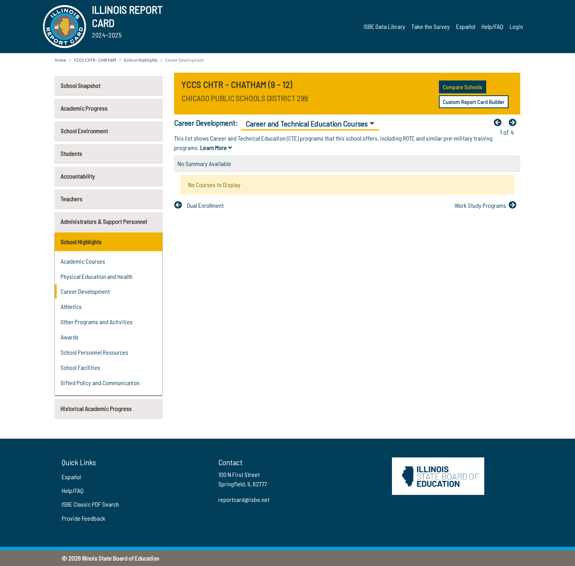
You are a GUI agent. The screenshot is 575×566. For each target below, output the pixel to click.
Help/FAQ (492, 26)
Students (71, 153)
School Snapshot (81, 85)
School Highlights (81, 241)
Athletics (71, 306)
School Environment (84, 130)
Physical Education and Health (97, 276)
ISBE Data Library (384, 26)
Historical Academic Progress (96, 408)
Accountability (78, 176)
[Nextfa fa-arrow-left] (514, 122)
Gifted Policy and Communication (100, 382)
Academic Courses (83, 261)
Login (516, 26)
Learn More (214, 147)
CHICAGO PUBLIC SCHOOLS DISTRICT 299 (244, 98)
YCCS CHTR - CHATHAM (95, 59)
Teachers (72, 198)
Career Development (85, 291)
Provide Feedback (83, 518)
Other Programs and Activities (97, 321)
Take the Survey (430, 26)
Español (465, 26)
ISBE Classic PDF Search (90, 504)
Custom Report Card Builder (474, 101)
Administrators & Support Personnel (104, 221)
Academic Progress (84, 108)
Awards (70, 337)
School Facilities (80, 367)
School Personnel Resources (94, 352)
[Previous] (499, 122)
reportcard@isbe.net (244, 499)
